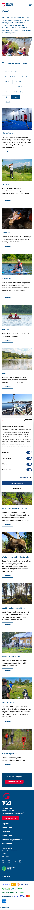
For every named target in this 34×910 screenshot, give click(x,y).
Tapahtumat (7, 828)
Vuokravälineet (19, 92)
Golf (6, 92)
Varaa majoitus (12, 782)
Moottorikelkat (10, 77)
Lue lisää (8, 152)
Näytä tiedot (24, 477)
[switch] (29, 458)
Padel (6, 87)
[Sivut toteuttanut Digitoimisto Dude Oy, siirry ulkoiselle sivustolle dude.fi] (6, 877)
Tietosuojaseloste (7, 848)
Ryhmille (8, 102)
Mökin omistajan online (11, 840)
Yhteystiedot (7, 843)
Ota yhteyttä (9, 818)
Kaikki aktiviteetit (11, 72)
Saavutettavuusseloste (9, 851)
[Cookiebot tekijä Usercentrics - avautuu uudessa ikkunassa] (24, 420)
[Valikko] (30, 4)
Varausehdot (6, 856)
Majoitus (5, 824)
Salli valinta (17, 488)
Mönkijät (24, 77)
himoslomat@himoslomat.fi (13, 813)
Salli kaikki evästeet (17, 483)
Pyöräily (19, 82)
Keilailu (7, 82)
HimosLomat (7, 836)
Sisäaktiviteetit (20, 87)
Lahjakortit (6, 832)
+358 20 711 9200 (8, 811)
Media (4, 854)
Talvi (6, 97)
